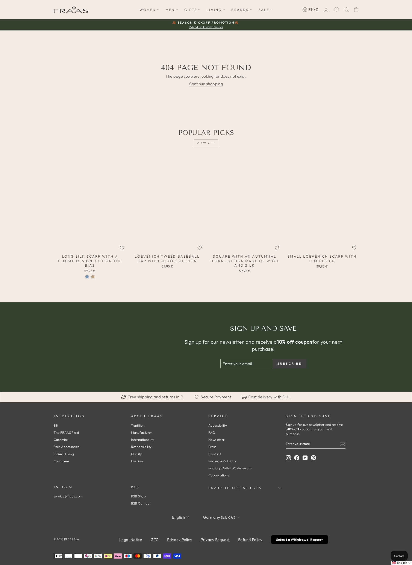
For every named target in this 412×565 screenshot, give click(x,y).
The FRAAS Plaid (66, 433)
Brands (240, 10)
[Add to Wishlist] (122, 248)
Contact (214, 454)
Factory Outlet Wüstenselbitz (230, 468)
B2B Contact (141, 503)
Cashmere (61, 461)
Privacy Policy (179, 539)
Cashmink (61, 440)
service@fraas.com (68, 496)
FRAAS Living (64, 454)
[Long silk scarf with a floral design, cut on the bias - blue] (87, 277)
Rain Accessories (66, 447)
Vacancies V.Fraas (222, 461)
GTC (154, 539)
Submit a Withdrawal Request (299, 540)
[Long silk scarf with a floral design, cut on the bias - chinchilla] (93, 277)
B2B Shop (138, 496)
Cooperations (218, 475)
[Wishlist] (336, 9)
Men (170, 10)
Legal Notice (130, 539)
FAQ (211, 433)
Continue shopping (206, 83)
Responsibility (141, 447)
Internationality (142, 440)
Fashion (137, 461)
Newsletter (216, 440)
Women (147, 10)
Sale (264, 10)
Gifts (190, 10)
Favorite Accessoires (235, 488)
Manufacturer (141, 433)
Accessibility (217, 425)
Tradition (138, 425)
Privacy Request (215, 539)
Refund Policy (250, 539)
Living (214, 10)
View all (206, 143)
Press (212, 447)
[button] (401, 563)
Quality (136, 454)
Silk (56, 425)
